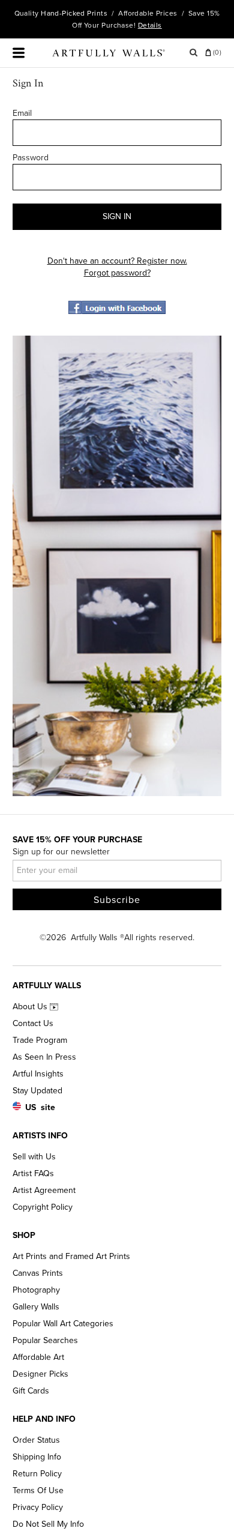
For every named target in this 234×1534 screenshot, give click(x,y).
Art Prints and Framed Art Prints (71, 1256)
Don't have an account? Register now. (117, 261)
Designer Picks (40, 1374)
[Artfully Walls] (109, 55)
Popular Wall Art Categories (63, 1323)
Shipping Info (37, 1457)
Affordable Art (38, 1357)
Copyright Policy (43, 1207)
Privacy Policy (38, 1507)
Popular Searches (45, 1340)
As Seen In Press (44, 1057)
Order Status (36, 1440)
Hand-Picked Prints (74, 13)
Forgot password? (117, 273)
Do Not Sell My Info (48, 1524)
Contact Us (33, 1023)
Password (31, 157)
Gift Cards (31, 1391)
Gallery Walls (36, 1307)
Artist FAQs (33, 1173)
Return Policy (37, 1474)
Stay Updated (37, 1091)
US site (40, 1107)
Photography (36, 1290)
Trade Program (40, 1040)
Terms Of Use (38, 1490)
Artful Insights (38, 1074)
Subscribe (117, 900)
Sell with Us (34, 1157)
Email (22, 113)
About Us (31, 1006)
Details (150, 25)
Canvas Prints (38, 1273)
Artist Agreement (44, 1190)
